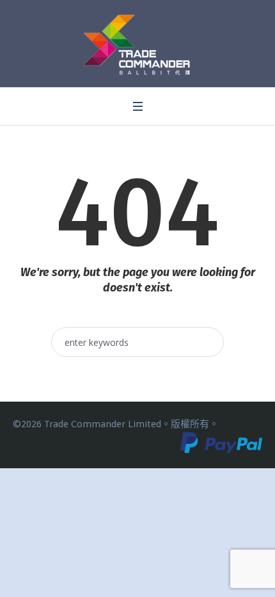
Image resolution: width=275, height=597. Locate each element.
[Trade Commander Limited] (137, 45)
